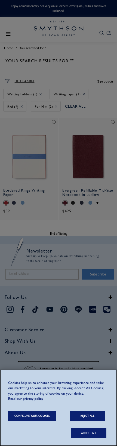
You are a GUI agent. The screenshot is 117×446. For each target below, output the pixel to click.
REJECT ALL (87, 415)
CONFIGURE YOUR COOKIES (32, 415)
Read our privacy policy (25, 399)
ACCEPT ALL (88, 433)
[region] (58, 407)
